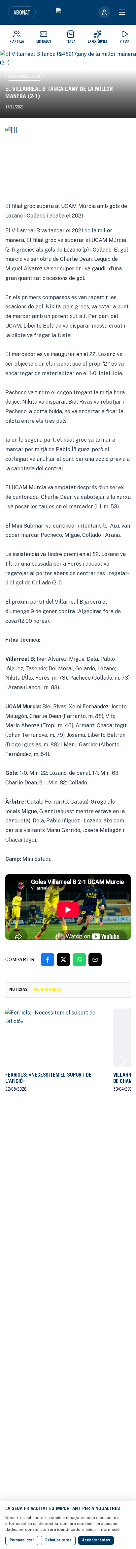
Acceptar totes (96, 1540)
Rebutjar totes (58, 1540)
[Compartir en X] (63, 959)
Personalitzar (22, 1540)
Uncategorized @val (24, 76)
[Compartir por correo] (95, 959)
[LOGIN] (104, 12)
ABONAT (22, 12)
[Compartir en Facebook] (47, 959)
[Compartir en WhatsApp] (79, 959)
